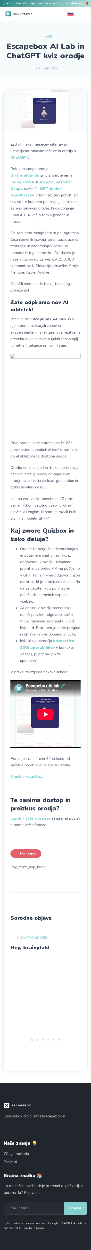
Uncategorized (32, 938)
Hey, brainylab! (29, 947)
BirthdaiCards (24, 175)
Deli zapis (27, 853)
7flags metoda (16, 1153)
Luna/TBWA (22, 182)
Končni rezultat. (26, 776)
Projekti (10, 1162)
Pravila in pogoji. (34, 1228)
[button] (32, 1040)
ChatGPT (19, 157)
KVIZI (49, 36)
